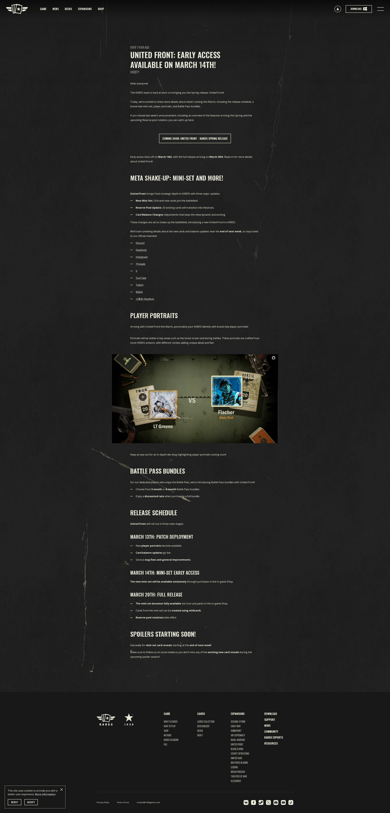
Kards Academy (171, 740)
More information (45, 794)
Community (271, 731)
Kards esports (273, 737)
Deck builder (203, 726)
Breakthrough (238, 772)
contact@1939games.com (148, 802)
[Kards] (17, 9)
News (56, 9)
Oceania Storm (238, 721)
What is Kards (170, 721)
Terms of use (123, 802)
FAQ (165, 744)
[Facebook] (253, 802)
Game (43, 9)
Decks (68, 9)
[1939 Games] (129, 718)
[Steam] (261, 802)
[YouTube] (283, 802)
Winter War (236, 758)
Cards (201, 714)
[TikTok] (290, 802)
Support (269, 720)
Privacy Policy (103, 802)
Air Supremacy (238, 735)
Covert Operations (240, 753)
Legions (234, 767)
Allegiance (236, 781)
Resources (271, 743)
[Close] (61, 789)
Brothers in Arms (239, 762)
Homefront (236, 731)
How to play (170, 726)
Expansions (85, 9)
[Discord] (275, 802)
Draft (200, 735)
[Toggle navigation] (381, 9)
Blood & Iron (237, 749)
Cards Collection (205, 721)
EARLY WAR (236, 726)
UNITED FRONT (237, 744)
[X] (268, 802)
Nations (167, 735)
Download (270, 714)
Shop (101, 9)
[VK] (246, 802)
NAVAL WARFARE (238, 740)
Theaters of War (239, 776)
